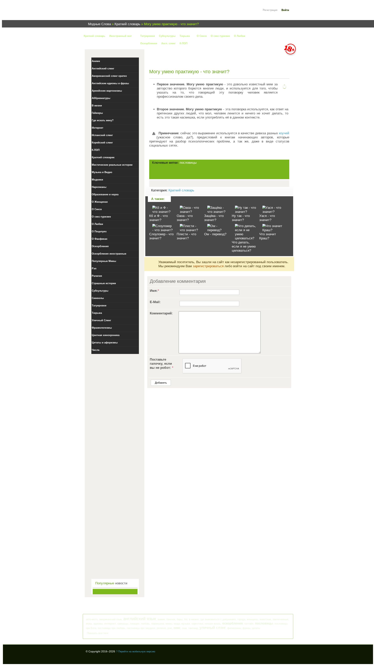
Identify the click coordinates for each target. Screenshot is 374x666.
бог (185, 619)
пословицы (188, 163)
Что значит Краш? (267, 236)
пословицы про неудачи (141, 628)
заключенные (280, 619)
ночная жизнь (213, 623)
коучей (284, 133)
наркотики (197, 623)
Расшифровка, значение (109, 12)
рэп (170, 628)
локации (134, 623)
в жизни (194, 619)
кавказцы (122, 623)
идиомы (98, 623)
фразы (246, 628)
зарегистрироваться (208, 266)
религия (161, 628)
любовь (145, 623)
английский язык (139, 618)
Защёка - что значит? (214, 218)
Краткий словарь (181, 190)
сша (184, 628)
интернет (110, 623)
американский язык (110, 619)
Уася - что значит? (267, 218)
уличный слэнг (212, 627)
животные (265, 619)
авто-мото (92, 619)
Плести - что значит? (186, 236)
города (241, 619)
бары (180, 619)
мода (177, 623)
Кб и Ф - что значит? (158, 218)
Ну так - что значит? (241, 218)
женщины (252, 619)
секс (177, 628)
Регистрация (270, 10)
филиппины (234, 628)
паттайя (248, 623)
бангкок (170, 619)
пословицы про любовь (111, 628)
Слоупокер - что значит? (161, 236)
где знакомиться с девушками (218, 619)
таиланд (193, 628)
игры (89, 623)
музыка (185, 623)
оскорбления (232, 623)
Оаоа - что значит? (185, 218)
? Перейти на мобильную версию (135, 651)
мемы (169, 623)
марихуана (157, 623)
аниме (161, 619)
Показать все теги (97, 633)
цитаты (256, 628)
